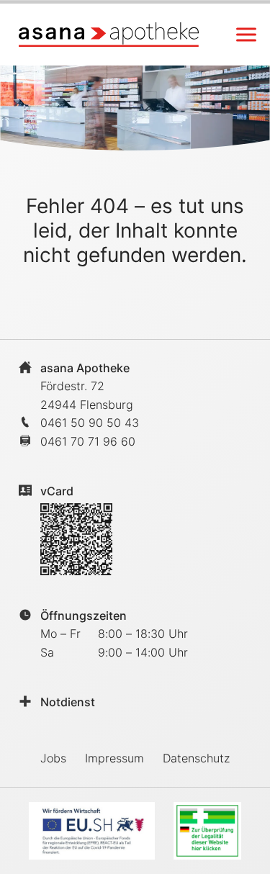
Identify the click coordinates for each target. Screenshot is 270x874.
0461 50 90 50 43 (89, 422)
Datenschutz (196, 758)
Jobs (53, 758)
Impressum (114, 758)
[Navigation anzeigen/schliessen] (246, 34)
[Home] (109, 34)
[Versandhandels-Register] (207, 831)
